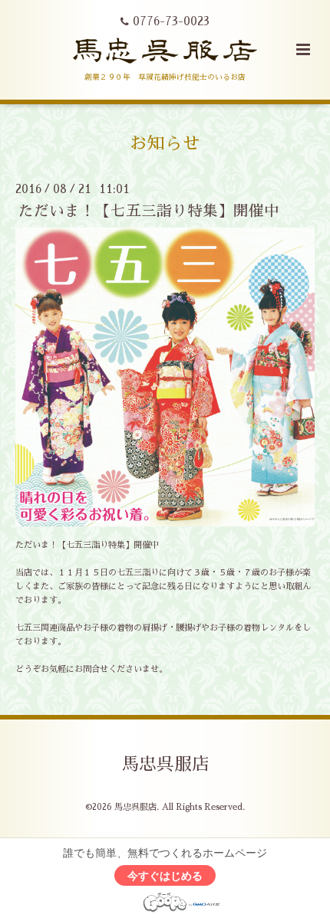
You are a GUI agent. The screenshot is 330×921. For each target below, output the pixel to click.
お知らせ (165, 143)
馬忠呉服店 (165, 763)
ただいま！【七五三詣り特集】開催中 (148, 211)
